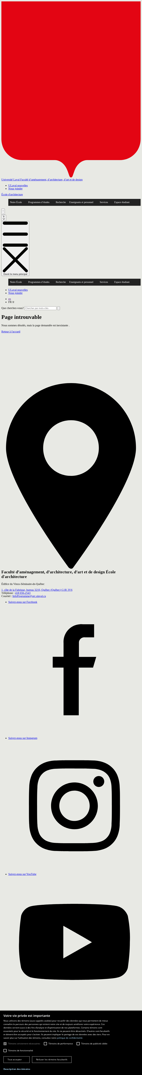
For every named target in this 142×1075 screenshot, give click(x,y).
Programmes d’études (38, 202)
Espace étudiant (122, 202)
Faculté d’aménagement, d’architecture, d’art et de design (51, 179)
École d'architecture (12, 194)
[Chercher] (3, 212)
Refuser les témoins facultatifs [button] (51, 1059)
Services (104, 202)
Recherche (61, 202)
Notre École (16, 202)
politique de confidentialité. (70, 1037)
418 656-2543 (22, 593)
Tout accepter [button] (15, 1059)
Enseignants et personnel (81, 202)
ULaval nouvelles (18, 185)
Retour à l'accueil (10, 331)
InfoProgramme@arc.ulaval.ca (29, 596)
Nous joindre (15, 188)
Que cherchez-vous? (12, 308)
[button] (16, 1069)
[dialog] (71, 1043)
